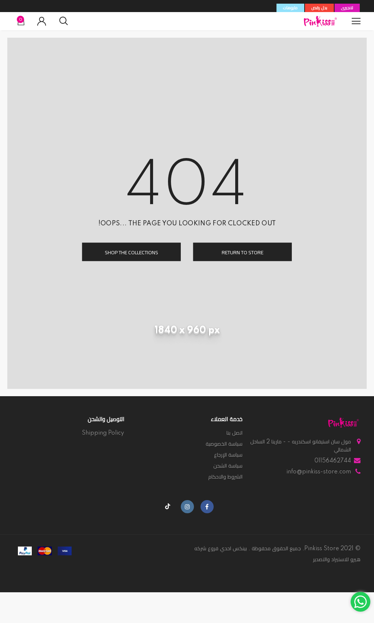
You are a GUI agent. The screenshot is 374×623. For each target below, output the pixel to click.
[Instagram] (187, 506)
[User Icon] (41, 21)
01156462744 (332, 461)
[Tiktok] (167, 506)
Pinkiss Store (321, 549)
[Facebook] (207, 506)
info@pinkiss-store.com (318, 472)
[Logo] (320, 21)
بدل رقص (319, 8)
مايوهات (290, 8)
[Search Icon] (63, 21)
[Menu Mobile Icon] (356, 21)
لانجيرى (347, 8)
